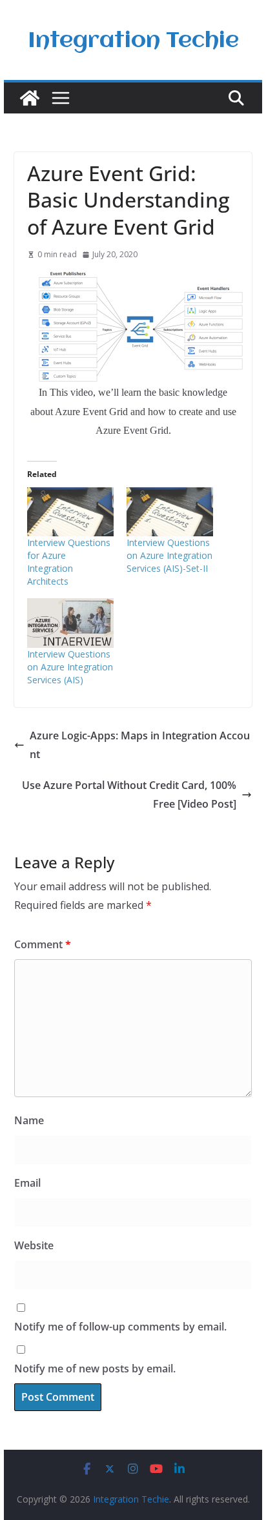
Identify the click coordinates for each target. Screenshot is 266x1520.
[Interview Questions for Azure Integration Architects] (70, 511)
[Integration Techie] (29, 98)
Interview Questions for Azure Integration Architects (68, 561)
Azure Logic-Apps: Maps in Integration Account (140, 744)
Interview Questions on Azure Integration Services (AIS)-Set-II (169, 555)
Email (27, 1183)
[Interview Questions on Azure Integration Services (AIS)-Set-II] (170, 511)
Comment (42, 944)
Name (29, 1120)
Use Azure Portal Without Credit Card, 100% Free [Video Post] (129, 794)
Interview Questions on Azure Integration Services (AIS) (70, 667)
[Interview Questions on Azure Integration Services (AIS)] (70, 622)
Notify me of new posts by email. (95, 1368)
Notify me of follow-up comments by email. (120, 1327)
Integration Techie (133, 41)
